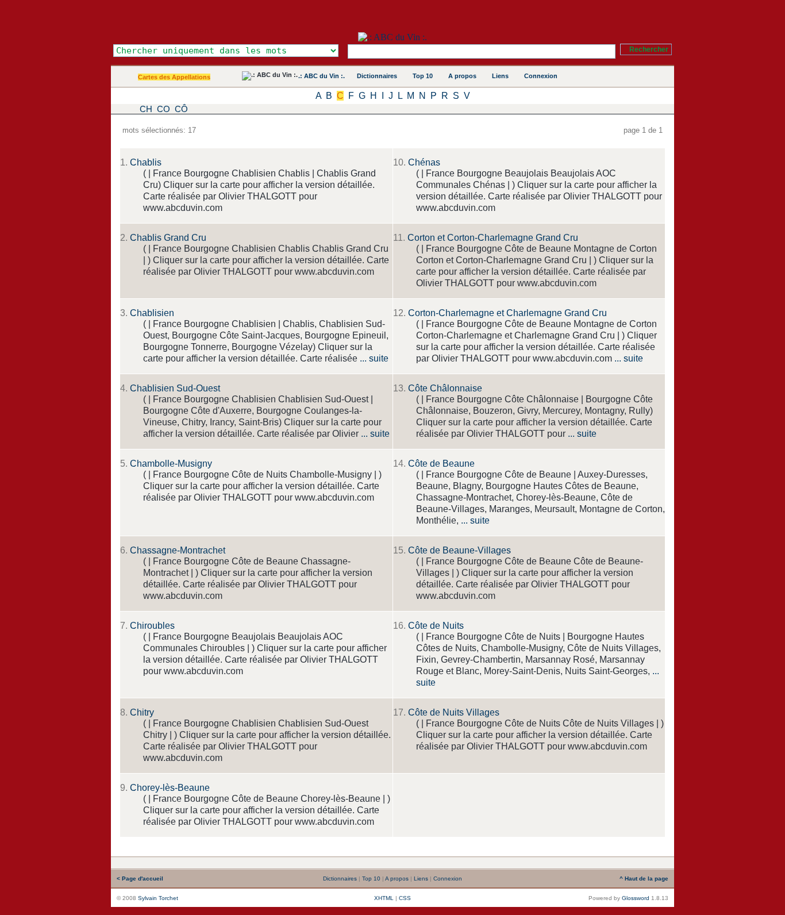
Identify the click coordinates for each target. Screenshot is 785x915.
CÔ (181, 109)
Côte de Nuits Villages (453, 712)
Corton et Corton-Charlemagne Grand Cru (492, 238)
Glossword (635, 898)
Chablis (145, 162)
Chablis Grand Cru (168, 238)
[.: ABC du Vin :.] (392, 37)
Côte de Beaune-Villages (459, 550)
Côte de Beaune (441, 463)
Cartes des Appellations (174, 77)
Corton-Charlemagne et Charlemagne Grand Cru (507, 313)
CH (146, 109)
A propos (462, 75)
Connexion (540, 75)
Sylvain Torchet (158, 898)
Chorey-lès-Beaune (170, 788)
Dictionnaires (377, 75)
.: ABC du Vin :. (321, 75)
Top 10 (423, 75)
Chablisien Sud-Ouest (175, 388)
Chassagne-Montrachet (177, 550)
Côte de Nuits (436, 625)
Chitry (142, 712)
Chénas (424, 162)
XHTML (384, 898)
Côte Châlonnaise (445, 388)
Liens (500, 75)
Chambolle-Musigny (171, 463)
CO (163, 109)
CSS (405, 898)
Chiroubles (152, 625)
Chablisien (152, 313)
